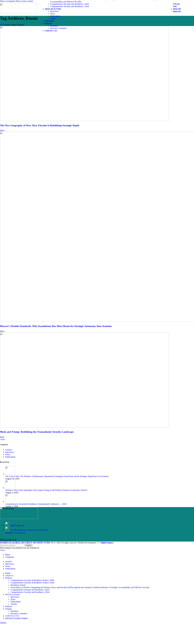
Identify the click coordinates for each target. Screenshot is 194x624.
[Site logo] (18, 13)
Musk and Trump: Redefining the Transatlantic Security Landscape (37, 431)
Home (2, 25)
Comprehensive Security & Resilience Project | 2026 (32, 580)
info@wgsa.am (17, 525)
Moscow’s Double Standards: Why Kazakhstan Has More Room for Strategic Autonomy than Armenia (56, 326)
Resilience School (18, 585)
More (2, 130)
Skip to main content (24, 1)
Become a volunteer (58, 28)
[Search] (184, 7)
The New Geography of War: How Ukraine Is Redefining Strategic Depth (39, 125)
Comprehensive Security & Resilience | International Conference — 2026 (35, 504)
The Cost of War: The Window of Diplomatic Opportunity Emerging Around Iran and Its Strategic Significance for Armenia (56, 476)
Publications (55, 16)
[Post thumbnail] (10, 474)
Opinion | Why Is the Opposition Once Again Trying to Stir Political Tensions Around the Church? (46, 490)
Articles (53, 18)
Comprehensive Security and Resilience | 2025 (69, 4)
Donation (54, 26)
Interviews (54, 11)
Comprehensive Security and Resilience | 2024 (69, 6)
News (52, 14)
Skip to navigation (8, 1)
